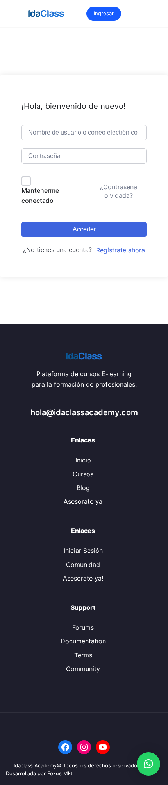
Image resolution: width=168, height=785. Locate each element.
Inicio (83, 460)
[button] (148, 764)
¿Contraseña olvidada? (118, 191)
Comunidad (83, 564)
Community (83, 669)
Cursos (83, 474)
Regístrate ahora (120, 250)
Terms (83, 655)
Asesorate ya (83, 501)
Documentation (83, 641)
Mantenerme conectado (40, 195)
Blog (83, 488)
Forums (83, 627)
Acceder (84, 229)
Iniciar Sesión (83, 550)
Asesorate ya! (83, 578)
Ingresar (104, 13)
